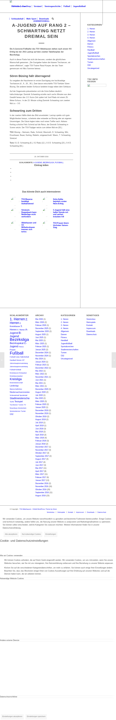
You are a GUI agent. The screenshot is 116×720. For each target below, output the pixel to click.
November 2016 (41, 486)
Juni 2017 (39, 465)
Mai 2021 (39, 383)
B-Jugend (16, 334)
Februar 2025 (40, 346)
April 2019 (39, 425)
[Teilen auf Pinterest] (13, 176)
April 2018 (39, 435)
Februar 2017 (40, 477)
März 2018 (39, 438)
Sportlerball (23, 395)
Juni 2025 (39, 337)
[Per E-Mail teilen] (13, 180)
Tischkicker (14, 405)
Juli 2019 (39, 423)
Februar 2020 (40, 404)
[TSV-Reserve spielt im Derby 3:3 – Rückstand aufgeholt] (114, 360)
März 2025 (39, 343)
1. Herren (91, 29)
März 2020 (39, 401)
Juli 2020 (39, 395)
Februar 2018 (40, 441)
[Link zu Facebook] (10, 31)
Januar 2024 (40, 362)
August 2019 (40, 419)
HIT (23, 360)
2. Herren (91, 32)
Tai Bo (12, 402)
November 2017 (41, 450)
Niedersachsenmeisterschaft (22, 392)
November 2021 (41, 377)
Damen (90, 44)
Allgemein (91, 41)
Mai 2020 (39, 398)
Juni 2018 (39, 429)
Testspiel (19, 401)
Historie (19, 360)
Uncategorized (93, 68)
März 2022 (39, 374)
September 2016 (42, 492)
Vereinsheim (22, 408)
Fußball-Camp (15, 357)
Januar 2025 (40, 350)
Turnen (90, 62)
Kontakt (89, 325)
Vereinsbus (90, 319)
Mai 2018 (39, 432)
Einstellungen (50, 534)
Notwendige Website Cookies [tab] (12, 578)
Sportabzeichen (93, 56)
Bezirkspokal (16, 343)
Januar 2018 (40, 444)
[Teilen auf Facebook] (13, 168)
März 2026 (39, 322)
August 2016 (40, 496)
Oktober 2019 (40, 416)
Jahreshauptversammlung (19, 363)
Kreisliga (16, 379)
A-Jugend (37, 162)
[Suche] (52, 19)
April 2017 (39, 471)
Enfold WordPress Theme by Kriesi (45, 509)
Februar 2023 (40, 365)
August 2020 (40, 392)
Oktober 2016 (40, 489)
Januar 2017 (40, 480)
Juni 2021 (39, 380)
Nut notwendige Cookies (31, 534)
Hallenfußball (24, 357)
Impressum (91, 328)
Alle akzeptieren (11, 534)
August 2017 (40, 459)
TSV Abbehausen (25, 509)
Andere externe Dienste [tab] (9, 640)
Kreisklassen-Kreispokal (18, 373)
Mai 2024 (39, 359)
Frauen (12, 350)
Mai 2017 (39, 468)
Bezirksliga (48, 162)
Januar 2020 (40, 407)
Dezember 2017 (41, 447)
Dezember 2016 (41, 483)
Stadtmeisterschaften (96, 59)
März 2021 (39, 386)
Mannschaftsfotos (16, 389)
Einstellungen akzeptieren (12, 716)
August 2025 (40, 334)
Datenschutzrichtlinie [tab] (8, 697)
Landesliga (14, 386)
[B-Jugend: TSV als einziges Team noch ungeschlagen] (2, 360)
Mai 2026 (39, 319)
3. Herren (91, 35)
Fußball (59, 162)
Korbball (18, 369)
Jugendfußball (93, 53)
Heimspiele (90, 322)
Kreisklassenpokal (16, 376)
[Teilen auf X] (13, 172)
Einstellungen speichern (36, 716)
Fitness (90, 47)
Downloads (90, 331)
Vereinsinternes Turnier (18, 411)
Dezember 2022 (41, 368)
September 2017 (42, 456)
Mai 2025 (39, 340)
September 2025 (42, 331)
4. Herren (91, 38)
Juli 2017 (39, 462)
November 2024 (41, 356)
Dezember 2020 (41, 389)
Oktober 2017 (40, 453)
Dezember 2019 (41, 410)
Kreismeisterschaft (16, 383)
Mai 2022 (39, 371)
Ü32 (89, 65)
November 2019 (41, 413)
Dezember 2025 (41, 328)
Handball (90, 50)
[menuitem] (15, 6)
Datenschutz (91, 334)
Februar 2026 (40, 325)
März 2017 (39, 474)
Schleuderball (14, 395)
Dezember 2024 (41, 352)
